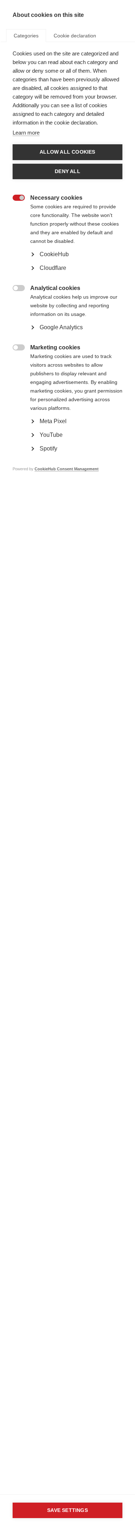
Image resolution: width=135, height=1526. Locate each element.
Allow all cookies (67, 152)
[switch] (15, 198)
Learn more (26, 133)
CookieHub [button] (54, 254)
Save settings (67, 1510)
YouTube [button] (51, 435)
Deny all (67, 171)
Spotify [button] (48, 448)
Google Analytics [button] (61, 327)
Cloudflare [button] (53, 268)
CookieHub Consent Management (67, 469)
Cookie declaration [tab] (75, 36)
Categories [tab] (26, 36)
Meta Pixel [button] (53, 421)
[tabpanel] (67, 272)
